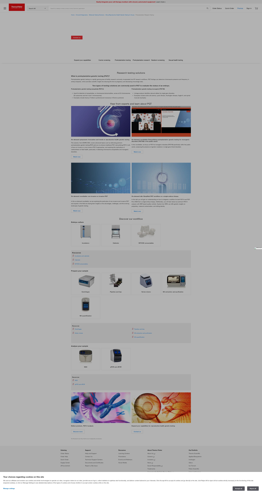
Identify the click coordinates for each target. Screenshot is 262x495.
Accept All (238, 488)
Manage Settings (9, 488)
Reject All (253, 488)
